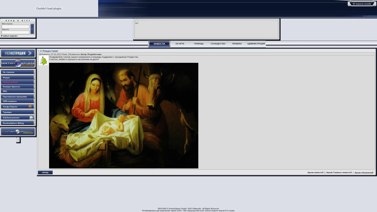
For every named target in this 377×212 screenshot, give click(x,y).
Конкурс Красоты (11, 87)
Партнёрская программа (15, 97)
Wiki (5, 91)
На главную (9, 72)
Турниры (7, 112)
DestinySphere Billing (13, 123)
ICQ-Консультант (11, 118)
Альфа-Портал (10, 107)
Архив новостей (315, 172)
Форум (6, 78)
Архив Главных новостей (339, 172)
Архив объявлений (364, 173)
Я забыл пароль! (9, 36)
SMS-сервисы (10, 101)
